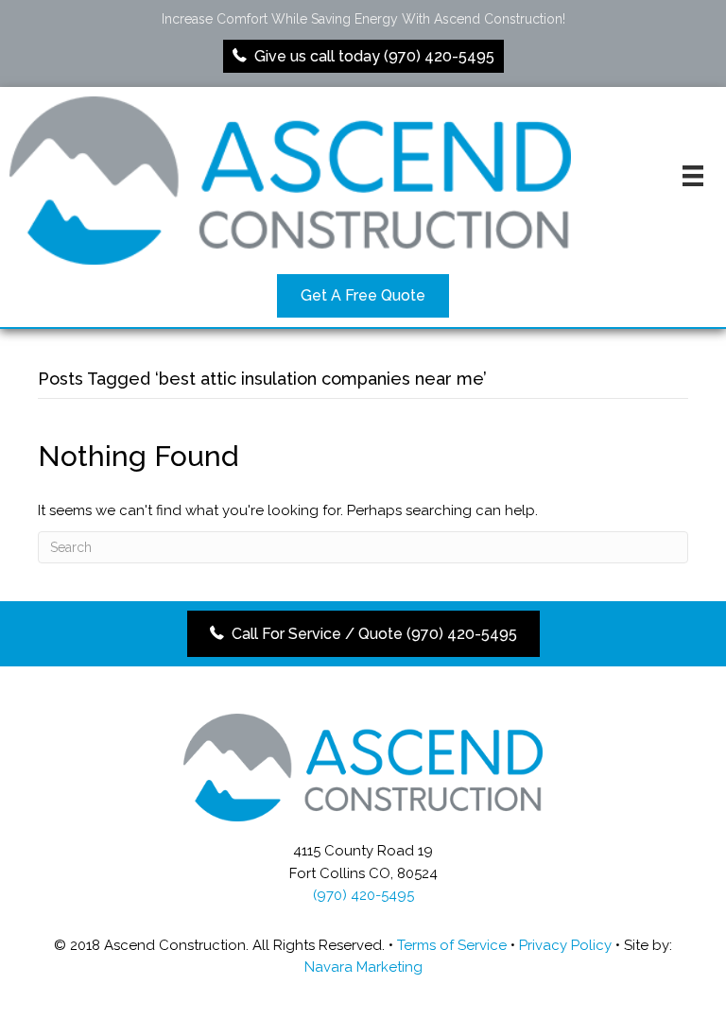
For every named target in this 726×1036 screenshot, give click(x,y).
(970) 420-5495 (363, 895)
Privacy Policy (565, 945)
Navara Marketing (363, 967)
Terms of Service (452, 945)
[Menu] (693, 175)
